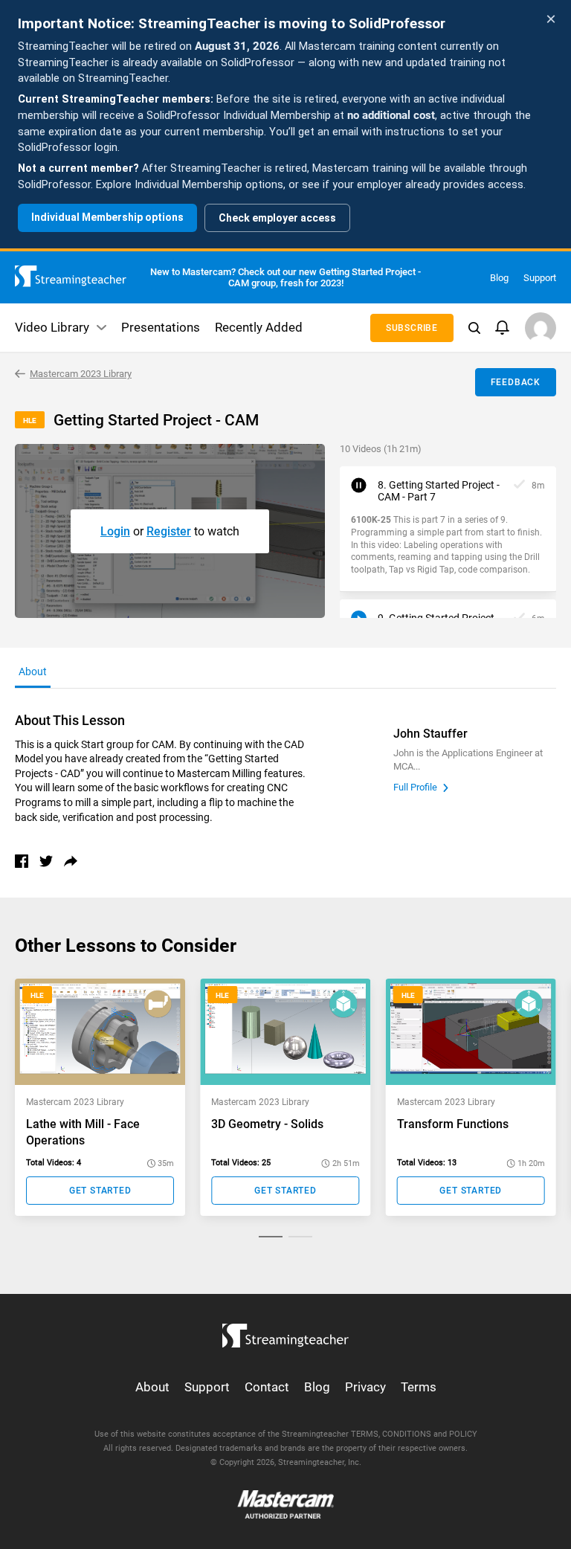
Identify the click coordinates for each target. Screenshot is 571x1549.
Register (168, 531)
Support (539, 277)
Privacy (365, 1386)
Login (115, 531)
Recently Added (259, 327)
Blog (499, 277)
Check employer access (277, 218)
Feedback (516, 382)
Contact (267, 1386)
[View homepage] (285, 1332)
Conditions (406, 1434)
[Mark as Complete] (519, 485)
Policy (463, 1434)
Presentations (160, 327)
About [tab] (33, 671)
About (152, 1386)
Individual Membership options (107, 217)
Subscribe (412, 328)
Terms (418, 1386)
